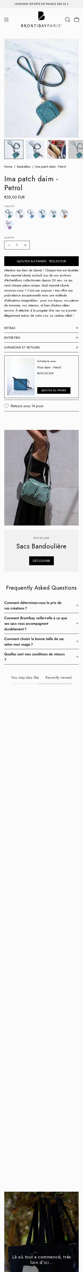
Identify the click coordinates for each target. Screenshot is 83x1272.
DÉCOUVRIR (41, 561)
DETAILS (9, 328)
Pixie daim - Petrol (49, 367)
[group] (41, 4)
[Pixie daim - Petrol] (21, 376)
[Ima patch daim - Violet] (9, 224)
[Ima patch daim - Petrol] (13, 149)
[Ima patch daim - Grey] (20, 213)
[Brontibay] (41, 19)
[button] (67, 20)
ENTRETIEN (12, 337)
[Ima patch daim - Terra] (64, 213)
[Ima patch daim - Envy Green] (9, 213)
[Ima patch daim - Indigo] (31, 213)
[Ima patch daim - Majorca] (42, 213)
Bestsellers (24, 166)
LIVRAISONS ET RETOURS (22, 347)
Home (8, 166)
